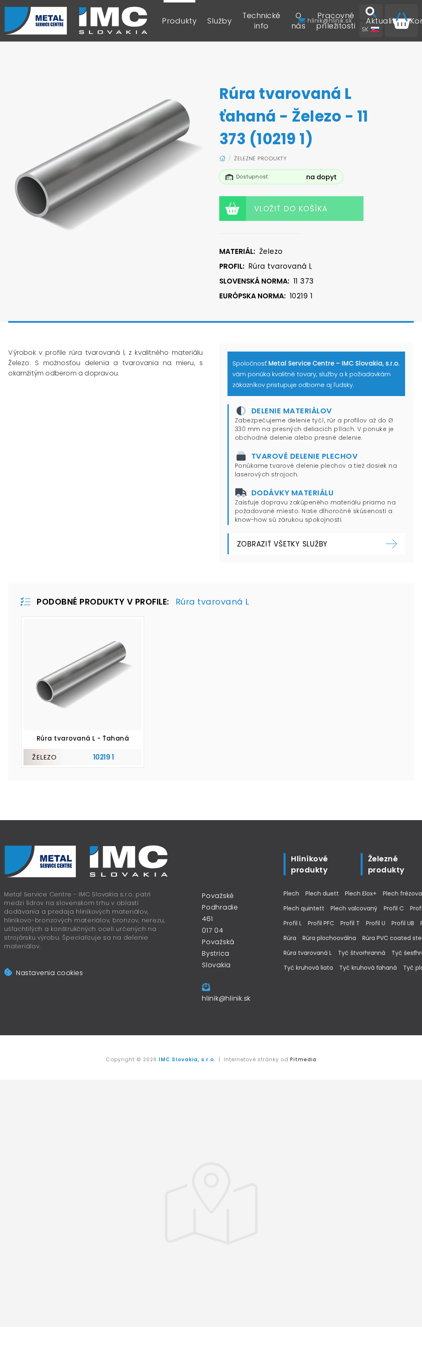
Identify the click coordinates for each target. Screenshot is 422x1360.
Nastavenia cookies (49, 973)
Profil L (293, 923)
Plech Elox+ (361, 893)
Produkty (179, 21)
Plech (291, 893)
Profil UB (403, 923)
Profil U (375, 923)
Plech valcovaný (354, 908)
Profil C (394, 908)
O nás (298, 20)
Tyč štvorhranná (361, 953)
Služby (219, 21)
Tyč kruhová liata (308, 968)
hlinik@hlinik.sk (226, 998)
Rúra (290, 938)
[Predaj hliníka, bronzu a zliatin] (76, 20)
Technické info (261, 20)
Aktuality (382, 21)
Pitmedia (303, 1059)
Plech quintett (304, 908)
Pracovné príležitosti (335, 20)
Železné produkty (260, 158)
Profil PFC (321, 923)
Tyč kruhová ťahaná (368, 968)
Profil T (350, 923)
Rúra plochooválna (329, 938)
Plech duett (322, 893)
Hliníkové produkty (309, 864)
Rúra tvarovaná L (308, 953)
